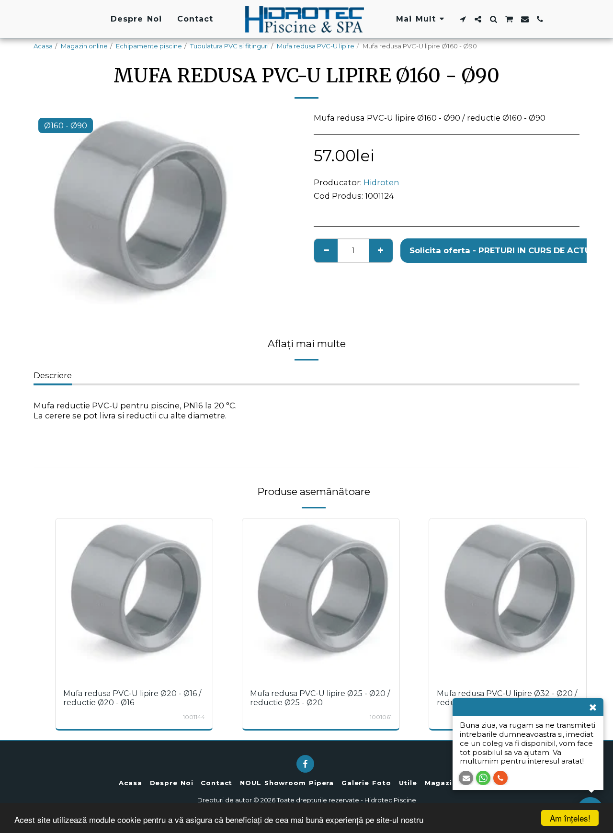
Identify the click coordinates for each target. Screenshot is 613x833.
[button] (462, 19)
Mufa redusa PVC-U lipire (315, 46)
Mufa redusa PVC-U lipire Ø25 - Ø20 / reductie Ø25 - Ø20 (320, 698)
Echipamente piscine (149, 46)
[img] (134, 596)
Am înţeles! (570, 818)
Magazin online (84, 46)
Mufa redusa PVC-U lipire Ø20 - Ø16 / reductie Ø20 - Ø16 (132, 698)
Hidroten (381, 182)
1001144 (194, 717)
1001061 (381, 717)
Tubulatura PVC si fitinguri (229, 46)
